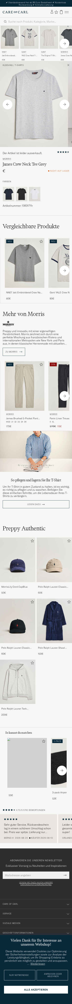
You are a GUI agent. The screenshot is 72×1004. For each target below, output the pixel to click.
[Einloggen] (52, 12)
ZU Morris (12, 352)
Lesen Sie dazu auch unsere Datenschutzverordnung (36, 884)
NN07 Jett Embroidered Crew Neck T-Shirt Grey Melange (24, 292)
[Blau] (8, 194)
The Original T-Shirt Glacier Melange (48, 55)
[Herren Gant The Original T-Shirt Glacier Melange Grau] (49, 37)
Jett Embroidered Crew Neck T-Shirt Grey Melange (9, 55)
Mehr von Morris (24, 313)
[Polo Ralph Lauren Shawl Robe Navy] (54, 645)
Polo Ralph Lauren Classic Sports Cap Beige (52, 587)
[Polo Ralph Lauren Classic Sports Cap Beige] (54, 584)
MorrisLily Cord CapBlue (14, 586)
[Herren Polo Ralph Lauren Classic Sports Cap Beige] (54, 560)
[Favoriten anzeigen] (56, 12)
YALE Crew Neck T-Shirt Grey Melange (29, 55)
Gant (24, 52)
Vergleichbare (31, 226)
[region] (36, 828)
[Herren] (27, 763)
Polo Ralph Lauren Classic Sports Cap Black (15, 648)
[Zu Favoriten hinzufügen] (40, 242)
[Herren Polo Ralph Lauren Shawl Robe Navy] (54, 621)
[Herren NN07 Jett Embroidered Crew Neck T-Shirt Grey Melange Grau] (10, 37)
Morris (7, 159)
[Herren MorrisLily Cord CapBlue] (17, 560)
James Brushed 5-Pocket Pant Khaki (22, 418)
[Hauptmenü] (67, 12)
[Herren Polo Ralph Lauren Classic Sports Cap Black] (17, 621)
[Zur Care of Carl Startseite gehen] (15, 12)
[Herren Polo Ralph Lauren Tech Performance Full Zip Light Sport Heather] (17, 682)
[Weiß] (35, 194)
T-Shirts (19, 65)
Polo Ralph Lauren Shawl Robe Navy (51, 648)
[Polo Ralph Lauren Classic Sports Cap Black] (17, 645)
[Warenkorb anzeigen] (61, 12)
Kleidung (8, 65)
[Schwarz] (21, 194)
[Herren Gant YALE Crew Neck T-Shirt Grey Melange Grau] (29, 37)
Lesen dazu (34, 504)
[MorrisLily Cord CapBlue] (17, 584)
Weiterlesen (37, 963)
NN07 (4, 52)
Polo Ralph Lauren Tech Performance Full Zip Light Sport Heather (15, 709)
